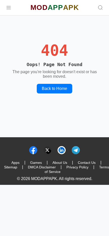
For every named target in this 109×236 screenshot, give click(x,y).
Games (36, 163)
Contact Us (87, 163)
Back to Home (54, 88)
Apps (15, 163)
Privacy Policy (77, 167)
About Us (59, 163)
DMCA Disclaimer (42, 167)
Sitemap (10, 167)
